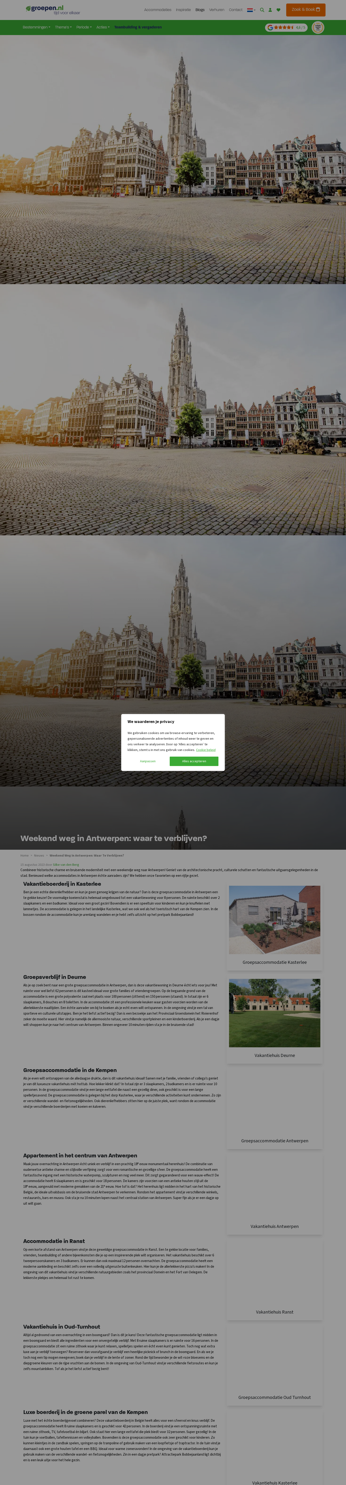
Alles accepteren (194, 761)
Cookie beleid (206, 750)
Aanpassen (148, 761)
